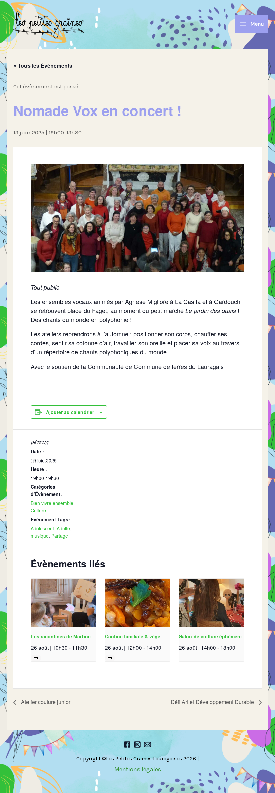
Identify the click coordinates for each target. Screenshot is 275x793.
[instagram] (137, 744)
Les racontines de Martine (61, 636)
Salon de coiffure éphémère (210, 636)
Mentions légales (137, 769)
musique (40, 535)
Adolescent (42, 528)
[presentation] (63, 603)
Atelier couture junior (45, 702)
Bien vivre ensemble (52, 503)
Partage (59, 535)
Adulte (63, 528)
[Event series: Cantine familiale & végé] (110, 658)
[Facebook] (127, 744)
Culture (38, 510)
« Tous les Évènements (42, 65)
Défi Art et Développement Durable (213, 702)
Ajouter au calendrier (70, 412)
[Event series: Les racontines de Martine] (36, 658)
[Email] (147, 744)
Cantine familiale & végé (132, 636)
